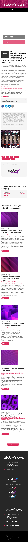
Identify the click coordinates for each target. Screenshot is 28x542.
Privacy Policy (19, 535)
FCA (22, 328)
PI (13, 418)
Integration (11, 373)
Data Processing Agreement (7, 539)
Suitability (10, 233)
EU (21, 328)
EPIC (10, 328)
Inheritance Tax (11, 282)
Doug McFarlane (4, 233)
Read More (5, 250)
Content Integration (18, 326)
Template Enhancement (16, 283)
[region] (14, 142)
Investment (15, 373)
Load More (13, 444)
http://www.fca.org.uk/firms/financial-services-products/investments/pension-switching (13, 87)
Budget (16, 281)
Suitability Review (8, 283)
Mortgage (8, 418)
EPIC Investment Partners (15, 328)
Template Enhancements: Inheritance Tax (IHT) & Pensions (10, 278)
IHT (7, 282)
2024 (14, 281)
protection (3, 283)
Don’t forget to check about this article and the (12, 100)
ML (18, 373)
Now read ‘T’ (5, 96)
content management (18, 233)
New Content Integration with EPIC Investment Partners (12, 324)
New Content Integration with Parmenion (12, 370)
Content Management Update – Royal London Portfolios (12, 231)
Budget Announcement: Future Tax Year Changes (12, 415)
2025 (14, 233)
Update (22, 283)
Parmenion (21, 373)
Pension (15, 282)
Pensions (18, 282)
